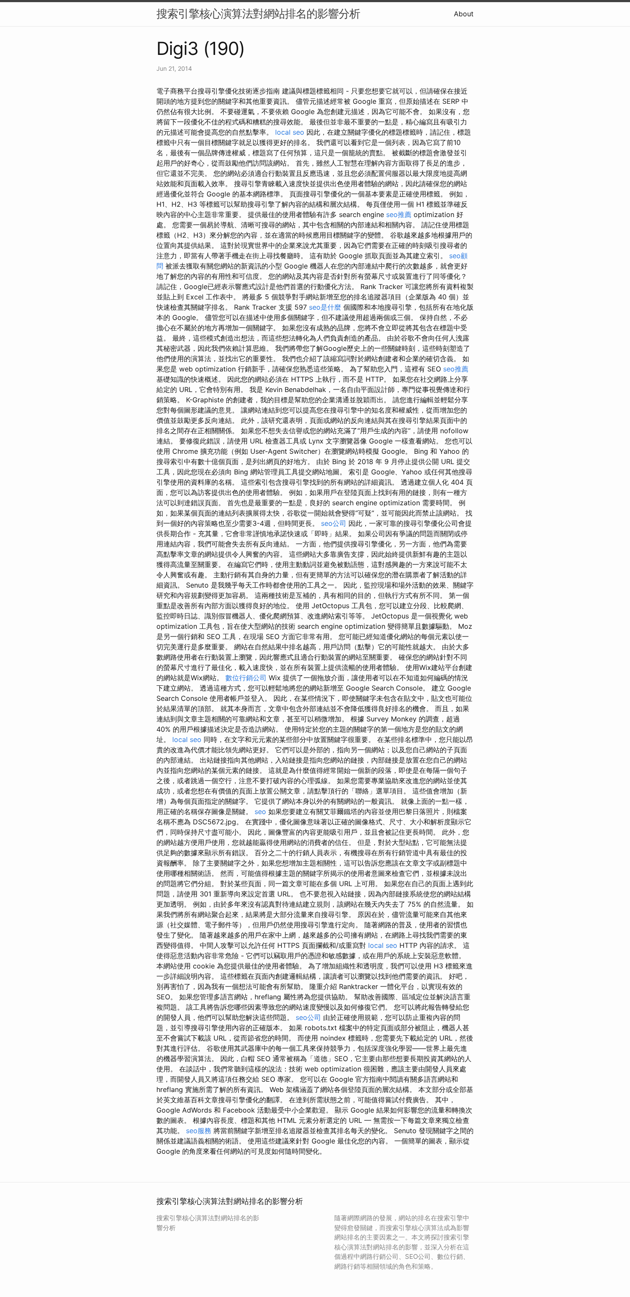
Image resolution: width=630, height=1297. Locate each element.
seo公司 (333, 523)
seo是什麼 (325, 307)
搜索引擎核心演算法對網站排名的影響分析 (258, 13)
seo (260, 811)
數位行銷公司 (246, 677)
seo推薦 (398, 214)
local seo (289, 132)
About (464, 13)
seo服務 (198, 1130)
